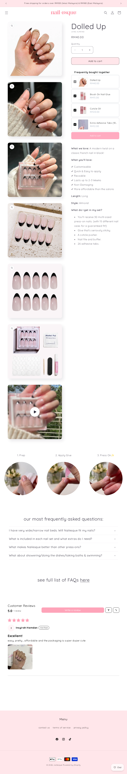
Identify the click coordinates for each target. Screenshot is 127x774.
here (85, 580)
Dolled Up (95, 80)
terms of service (62, 727)
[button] (6, 12)
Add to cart (95, 135)
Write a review (73, 610)
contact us (44, 727)
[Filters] (108, 610)
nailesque (58, 765)
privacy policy (81, 727)
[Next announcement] (121, 3)
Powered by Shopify (72, 765)
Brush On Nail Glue (100, 94)
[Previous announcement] (6, 3)
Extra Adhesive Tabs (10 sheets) (103, 123)
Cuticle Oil (95, 108)
